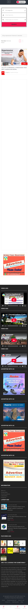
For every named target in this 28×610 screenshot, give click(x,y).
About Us (3, 490)
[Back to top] (23, 601)
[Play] (3, 305)
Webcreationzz (19, 597)
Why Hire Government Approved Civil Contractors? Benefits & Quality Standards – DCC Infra (17, 528)
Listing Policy (4, 495)
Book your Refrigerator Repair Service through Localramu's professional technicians (16, 508)
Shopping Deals (11, 600)
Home (3, 600)
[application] (14, 300)
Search (14, 24)
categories (21, 2)
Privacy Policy (4, 492)
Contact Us (3, 497)
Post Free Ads (15, 602)
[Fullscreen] (25, 305)
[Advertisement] (14, 95)
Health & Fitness (14, 72)
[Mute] (22, 305)
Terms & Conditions (5, 494)
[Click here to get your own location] (25, 20)
